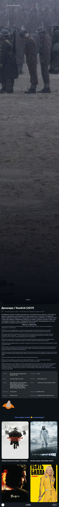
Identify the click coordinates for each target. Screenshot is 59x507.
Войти (54, 504)
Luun (28, 505)
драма (12, 311)
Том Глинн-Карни (22, 382)
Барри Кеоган (13, 386)
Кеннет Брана (21, 386)
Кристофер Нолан (42, 378)
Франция (39, 311)
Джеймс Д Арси (24, 385)
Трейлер (28, 299)
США (43, 311)
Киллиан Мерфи (14, 387)
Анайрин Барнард (14, 385)
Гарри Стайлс (21, 384)
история (16, 311)
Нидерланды (32, 311)
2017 (2, 311)
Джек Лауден (13, 384)
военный (7, 311)
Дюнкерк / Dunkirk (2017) (13, 5)
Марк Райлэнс (22, 387)
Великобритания (24, 311)
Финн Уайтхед (14, 382)
